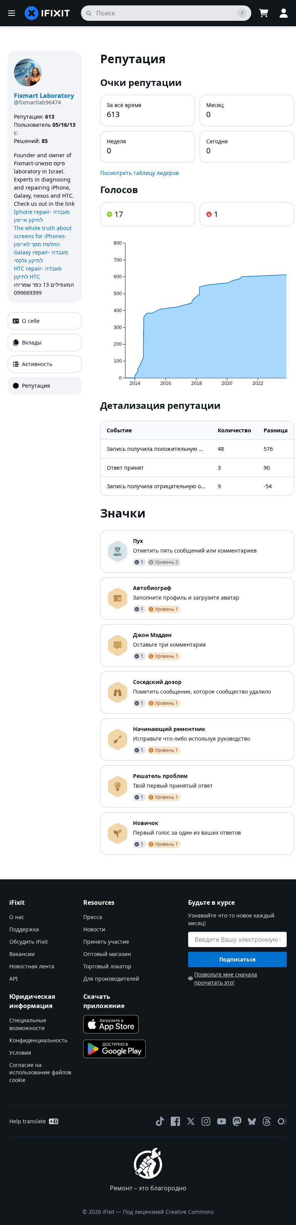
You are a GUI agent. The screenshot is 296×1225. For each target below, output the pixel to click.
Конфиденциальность (38, 1040)
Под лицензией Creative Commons (168, 1211)
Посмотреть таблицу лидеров (139, 172)
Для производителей (111, 978)
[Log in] (283, 13)
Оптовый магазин (107, 954)
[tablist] (45, 353)
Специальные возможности (27, 1024)
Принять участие (106, 941)
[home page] (47, 13)
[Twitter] (190, 1121)
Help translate (27, 1121)
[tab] (45, 321)
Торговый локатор (107, 966)
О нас (16, 917)
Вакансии (22, 954)
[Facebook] (175, 1121)
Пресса (92, 917)
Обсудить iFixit (28, 941)
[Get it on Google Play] (114, 1049)
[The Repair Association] (282, 1121)
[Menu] (11, 13)
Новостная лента (31, 966)
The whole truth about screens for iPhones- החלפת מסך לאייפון (43, 236)
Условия (20, 1052)
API (13, 978)
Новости (94, 929)
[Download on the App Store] (111, 1024)
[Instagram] (206, 1121)
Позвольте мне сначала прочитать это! (225, 978)
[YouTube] (221, 1121)
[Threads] (266, 1121)
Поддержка (24, 929)
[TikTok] (160, 1121)
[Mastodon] (237, 1121)
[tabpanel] (197, 453)
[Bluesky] (252, 1121)
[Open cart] (263, 13)
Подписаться (237, 959)
